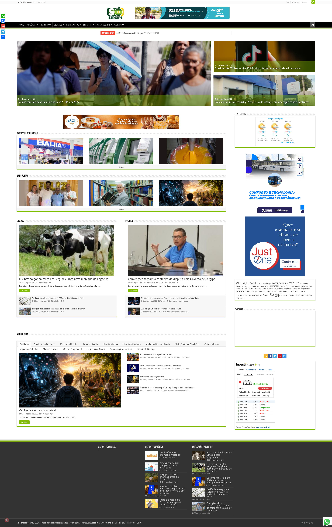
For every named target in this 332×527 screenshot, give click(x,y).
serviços (286, 295)
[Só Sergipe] (115, 12)
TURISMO (45, 25)
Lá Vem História (90, 344)
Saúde (266, 295)
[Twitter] (293, 2)
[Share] (3, 36)
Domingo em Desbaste (44, 344)
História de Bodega (146, 349)
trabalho (301, 295)
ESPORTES (88, 25)
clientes (259, 283)
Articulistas (22, 175)
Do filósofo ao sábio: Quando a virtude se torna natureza (51, 102)
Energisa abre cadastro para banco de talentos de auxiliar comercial (58, 309)
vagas (242, 298)
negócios (287, 289)
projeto (248, 295)
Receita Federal (257, 295)
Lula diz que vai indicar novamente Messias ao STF (161, 309)
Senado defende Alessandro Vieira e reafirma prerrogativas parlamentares (170, 298)
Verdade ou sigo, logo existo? (152, 377)
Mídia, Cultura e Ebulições (187, 344)
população (267, 291)
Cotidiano (24, 344)
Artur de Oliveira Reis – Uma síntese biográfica (219, 455)
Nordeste (296, 289)
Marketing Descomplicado (158, 344)
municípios (279, 289)
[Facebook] (290, 2)
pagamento (305, 289)
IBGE (310, 286)
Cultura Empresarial (72, 349)
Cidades (20, 220)
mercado (270, 289)
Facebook (41, 2)
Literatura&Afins (110, 344)
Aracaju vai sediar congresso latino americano (169, 465)
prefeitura (283, 291)
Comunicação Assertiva (121, 349)
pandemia (241, 291)
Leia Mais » (24, 291)
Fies (287, 286)
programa (301, 291)
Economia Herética (69, 344)
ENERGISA (274, 286)
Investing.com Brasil (263, 427)
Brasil (253, 283)
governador (295, 286)
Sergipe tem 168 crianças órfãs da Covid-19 (169, 477)
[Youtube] (295, 2)
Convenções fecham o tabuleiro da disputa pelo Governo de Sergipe (171, 279)
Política (129, 220)
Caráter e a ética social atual (37, 410)
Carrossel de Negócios (27, 133)
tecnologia (293, 295)
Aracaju (242, 283)
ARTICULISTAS (103, 25)
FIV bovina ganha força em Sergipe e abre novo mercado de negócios (145, 33)
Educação (239, 286)
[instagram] (298, 2)
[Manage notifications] (7, 520)
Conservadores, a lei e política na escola (156, 354)
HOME (21, 25)
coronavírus (279, 283)
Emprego (247, 286)
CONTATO (119, 25)
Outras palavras (211, 344)
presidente (292, 291)
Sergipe (276, 294)
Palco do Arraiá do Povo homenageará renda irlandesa (170, 502)
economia (304, 283)
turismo (309, 295)
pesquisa (250, 291)
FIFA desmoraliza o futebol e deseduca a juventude (160, 366)
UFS (237, 298)
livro (264, 289)
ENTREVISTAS (72, 25)
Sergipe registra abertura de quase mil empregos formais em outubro (172, 489)
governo (304, 286)
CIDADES (58, 25)
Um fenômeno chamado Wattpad (170, 453)
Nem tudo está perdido (229, 68)
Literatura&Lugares (132, 344)
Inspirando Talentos (29, 349)
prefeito (275, 291)
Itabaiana (258, 289)
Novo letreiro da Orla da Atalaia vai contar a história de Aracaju (252, 102)
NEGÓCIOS (32, 25)
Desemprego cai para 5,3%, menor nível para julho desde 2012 (218, 480)
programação (240, 295)
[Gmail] (3, 26)
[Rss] (288, 2)
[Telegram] (3, 31)
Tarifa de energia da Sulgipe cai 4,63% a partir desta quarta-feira (58, 298)
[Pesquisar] (313, 2)
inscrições (239, 289)
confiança (267, 283)
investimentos (249, 289)
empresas (255, 286)
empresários (265, 286)
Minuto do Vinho (50, 349)
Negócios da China (96, 349)
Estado (282, 286)
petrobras (258, 291)
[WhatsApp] (3, 16)
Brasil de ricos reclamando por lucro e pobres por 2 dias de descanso (167, 388)
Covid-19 (293, 283)
